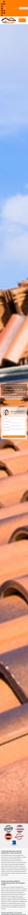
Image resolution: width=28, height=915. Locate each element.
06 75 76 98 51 (3, 12)
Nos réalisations (14, 402)
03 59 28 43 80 (3, 5)
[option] (14, 457)
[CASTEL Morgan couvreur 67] (8, 20)
